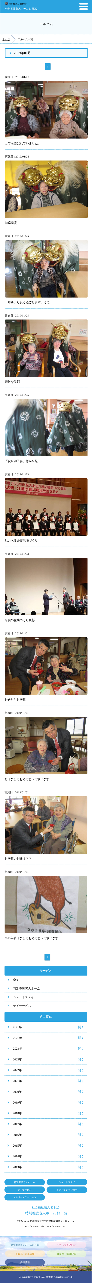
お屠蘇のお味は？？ (17, 858)
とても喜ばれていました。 (23, 143)
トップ (6, 39)
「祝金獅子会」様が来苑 (21, 461)
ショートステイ (23, 997)
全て (16, 980)
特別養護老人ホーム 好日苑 (21, 8)
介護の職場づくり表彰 (20, 620)
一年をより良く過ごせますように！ (29, 302)
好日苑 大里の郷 (25, 1253)
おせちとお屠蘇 (14, 699)
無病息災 (11, 222)
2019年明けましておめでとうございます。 (32, 938)
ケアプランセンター (66, 1189)
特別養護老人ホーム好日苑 (25, 1245)
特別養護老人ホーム (26, 988)
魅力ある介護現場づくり (21, 540)
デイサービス (22, 1005)
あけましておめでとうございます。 (28, 779)
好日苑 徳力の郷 (66, 1253)
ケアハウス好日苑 (66, 1245)
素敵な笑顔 (12, 381)
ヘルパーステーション (24, 1197)
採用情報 (25, 1262)
